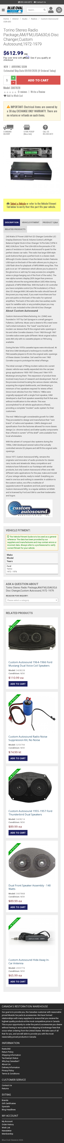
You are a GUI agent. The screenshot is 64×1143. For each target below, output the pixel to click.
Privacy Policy (8, 1070)
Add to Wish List (14, 96)
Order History (8, 1124)
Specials (6, 1106)
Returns (5, 1088)
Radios (34, 19)
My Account (7, 1121)
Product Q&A (50, 222)
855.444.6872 (26, 2)
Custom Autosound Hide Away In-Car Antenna (29, 961)
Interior (15, 19)
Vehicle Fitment (30, 222)
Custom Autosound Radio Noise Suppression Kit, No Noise (28, 738)
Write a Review (38, 92)
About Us (6, 1064)
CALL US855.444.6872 (48, 132)
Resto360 (6, 1049)
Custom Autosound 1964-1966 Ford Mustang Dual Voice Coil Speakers (30, 663)
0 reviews (22, 92)
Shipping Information (11, 1055)
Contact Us (41, 2)
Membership (7, 1134)
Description (11, 222)
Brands (5, 1100)
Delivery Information (11, 1067)
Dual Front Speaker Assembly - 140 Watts (30, 887)
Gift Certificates (9, 1103)
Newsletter (6, 1131)
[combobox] (32, 600)
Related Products (15, 229)
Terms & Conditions (10, 1073)
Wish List (6, 1127)
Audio (24, 19)
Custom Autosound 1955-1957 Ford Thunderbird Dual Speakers (30, 812)
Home (6, 19)
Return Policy (7, 1052)
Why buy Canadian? (10, 1061)
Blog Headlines (9, 1109)
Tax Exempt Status (10, 1058)
